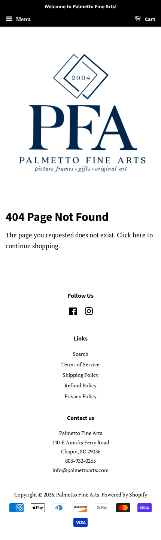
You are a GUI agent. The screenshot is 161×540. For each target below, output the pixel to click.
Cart (149, 19)
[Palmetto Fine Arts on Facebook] (73, 312)
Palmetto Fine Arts (77, 494)
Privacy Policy (80, 396)
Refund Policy (80, 385)
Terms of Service (80, 364)
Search (80, 353)
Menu (23, 18)
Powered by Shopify (124, 494)
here (139, 235)
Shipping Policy (80, 374)
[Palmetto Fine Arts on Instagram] (89, 312)
